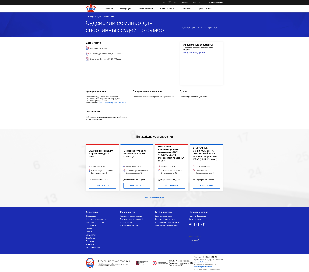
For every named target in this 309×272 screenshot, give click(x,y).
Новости (187, 8)
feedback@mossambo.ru (203, 267)
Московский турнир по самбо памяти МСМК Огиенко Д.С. (134, 154)
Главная (109, 8)
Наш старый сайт (93, 247)
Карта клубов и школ (163, 216)
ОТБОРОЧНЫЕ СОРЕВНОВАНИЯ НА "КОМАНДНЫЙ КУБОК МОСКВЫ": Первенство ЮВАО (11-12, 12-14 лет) (205, 154)
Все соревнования (154, 197)
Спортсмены (91, 225)
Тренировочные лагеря (130, 225)
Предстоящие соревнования (101, 16)
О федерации (91, 216)
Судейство (90, 238)
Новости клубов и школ (164, 219)
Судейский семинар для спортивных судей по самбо (101, 154)
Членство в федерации (96, 219)
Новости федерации (197, 216)
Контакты (196, 3)
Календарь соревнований (131, 216)
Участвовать (102, 186)
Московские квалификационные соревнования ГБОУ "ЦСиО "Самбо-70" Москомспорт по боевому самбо (171, 153)
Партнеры (184, 3)
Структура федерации (95, 222)
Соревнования (145, 8)
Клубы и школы (167, 8)
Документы (91, 235)
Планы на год (126, 222)
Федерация (125, 8)
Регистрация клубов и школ (166, 225)
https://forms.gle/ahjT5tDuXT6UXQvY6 (111, 102)
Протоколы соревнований (131, 219)
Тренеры (89, 229)
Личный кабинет (217, 3)
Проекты (89, 232)
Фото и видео (205, 8)
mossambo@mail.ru (201, 262)
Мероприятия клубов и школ (166, 222)
